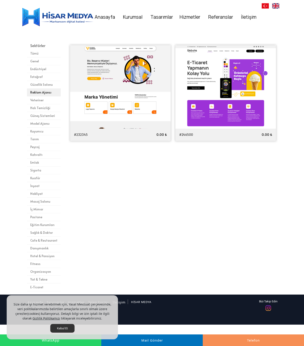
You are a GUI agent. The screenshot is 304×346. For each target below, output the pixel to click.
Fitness (35, 264)
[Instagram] (268, 308)
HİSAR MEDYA (141, 302)
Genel (34, 61)
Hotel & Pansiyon (42, 256)
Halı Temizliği (40, 108)
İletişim (119, 302)
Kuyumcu (36, 131)
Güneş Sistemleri (42, 116)
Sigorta (35, 170)
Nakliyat (36, 193)
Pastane (36, 217)
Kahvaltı (36, 155)
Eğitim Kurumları (42, 225)
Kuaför (35, 178)
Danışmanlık (39, 248)
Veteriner (37, 100)
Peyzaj (35, 147)
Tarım (34, 139)
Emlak (34, 162)
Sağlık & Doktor (41, 232)
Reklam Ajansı (40, 92)
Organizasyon (40, 271)
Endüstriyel (38, 69)
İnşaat (35, 186)
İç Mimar (36, 209)
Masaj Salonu (40, 201)
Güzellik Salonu (41, 84)
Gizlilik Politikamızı (46, 318)
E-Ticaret (36, 287)
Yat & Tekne (38, 279)
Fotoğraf (36, 77)
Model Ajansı (40, 123)
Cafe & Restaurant (43, 240)
